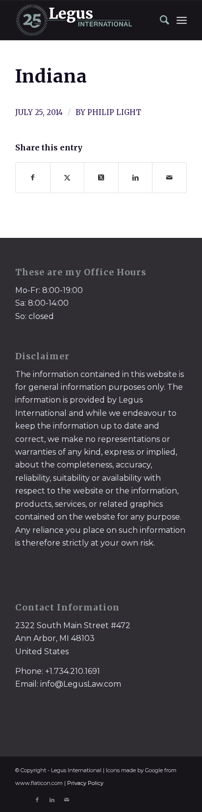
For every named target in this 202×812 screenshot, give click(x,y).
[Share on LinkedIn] (135, 178)
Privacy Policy (85, 783)
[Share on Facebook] (33, 178)
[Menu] (182, 20)
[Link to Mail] (66, 799)
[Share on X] (67, 178)
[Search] (160, 20)
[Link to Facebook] (37, 799)
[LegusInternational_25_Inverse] (83, 20)
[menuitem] (160, 20)
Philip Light (114, 112)
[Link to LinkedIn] (52, 799)
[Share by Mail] (169, 178)
